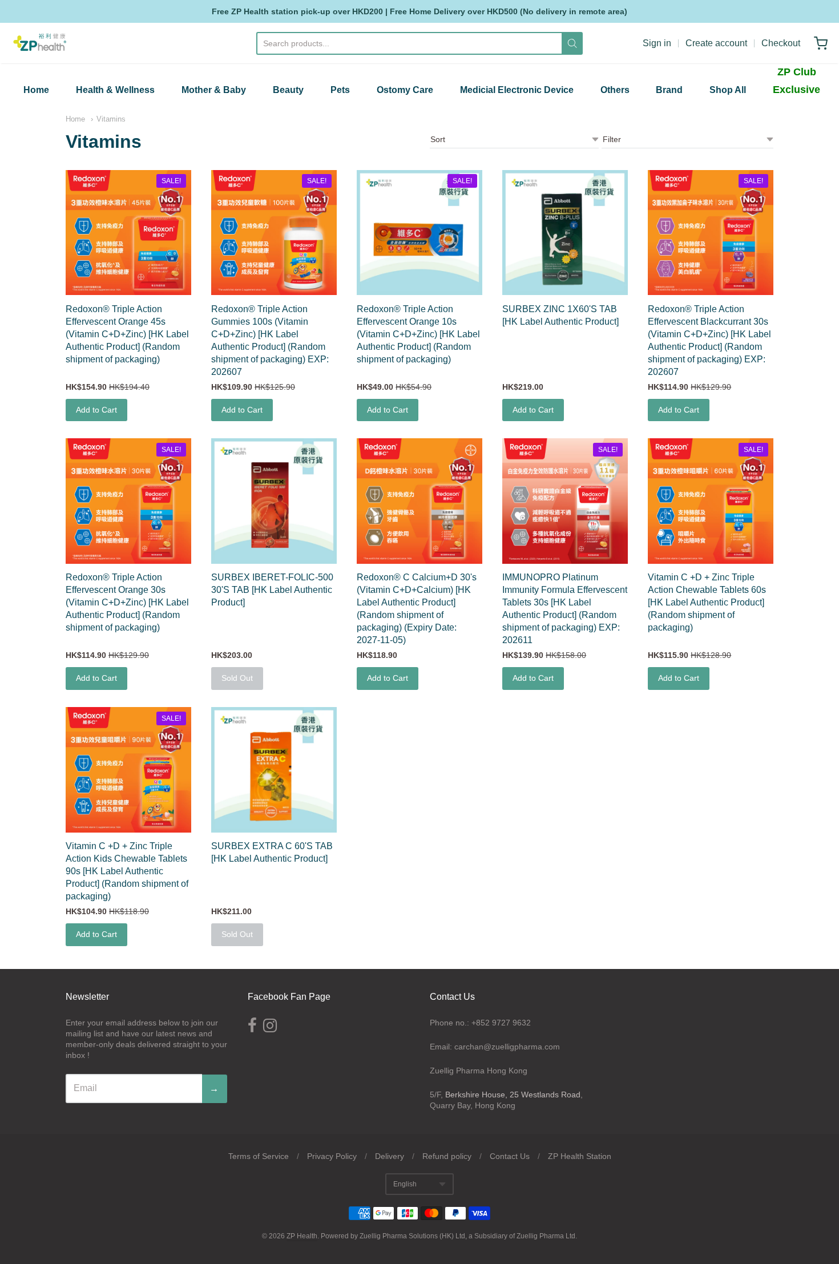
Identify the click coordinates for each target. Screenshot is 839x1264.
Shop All (727, 90)
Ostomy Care (405, 90)
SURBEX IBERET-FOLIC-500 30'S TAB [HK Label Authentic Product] (272, 589)
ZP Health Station (579, 1156)
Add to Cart (96, 409)
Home (36, 90)
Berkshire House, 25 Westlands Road (512, 1094)
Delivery (389, 1156)
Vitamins (111, 119)
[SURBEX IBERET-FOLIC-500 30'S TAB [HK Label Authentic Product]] (274, 501)
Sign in (657, 43)
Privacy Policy (332, 1156)
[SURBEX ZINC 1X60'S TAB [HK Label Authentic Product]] (565, 233)
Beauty (288, 90)
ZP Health (302, 1236)
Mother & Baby (213, 90)
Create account (716, 43)
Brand (669, 90)
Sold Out (237, 678)
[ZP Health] (39, 43)
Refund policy (446, 1156)
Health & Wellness (115, 90)
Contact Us (510, 1156)
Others (615, 90)
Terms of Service (258, 1156)
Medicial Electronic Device (517, 90)
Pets (340, 90)
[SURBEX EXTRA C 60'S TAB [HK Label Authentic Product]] (274, 770)
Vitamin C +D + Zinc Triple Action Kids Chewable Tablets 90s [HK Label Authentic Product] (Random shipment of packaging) (127, 871)
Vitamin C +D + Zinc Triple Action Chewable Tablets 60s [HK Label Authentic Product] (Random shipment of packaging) (707, 602)
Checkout (780, 43)
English (405, 1184)
